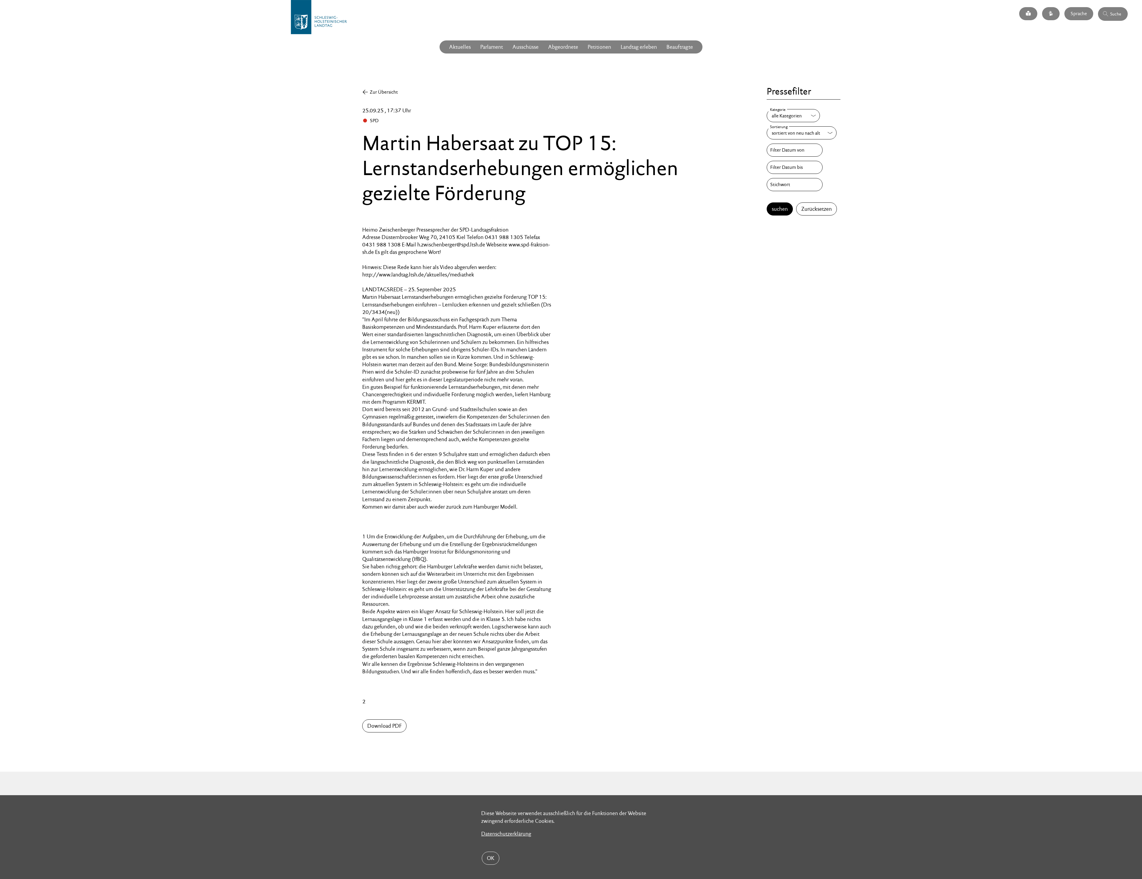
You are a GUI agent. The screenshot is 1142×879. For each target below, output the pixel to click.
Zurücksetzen (816, 209)
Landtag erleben (639, 47)
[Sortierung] (802, 132)
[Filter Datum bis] (795, 167)
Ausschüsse (525, 47)
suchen (780, 209)
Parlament (491, 47)
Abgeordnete (563, 47)
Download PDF (384, 726)
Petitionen (599, 47)
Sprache (1079, 13)
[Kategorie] (793, 115)
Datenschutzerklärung (506, 834)
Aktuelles (460, 47)
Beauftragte (679, 47)
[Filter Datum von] (795, 150)
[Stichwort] (795, 184)
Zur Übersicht (384, 92)
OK (490, 858)
